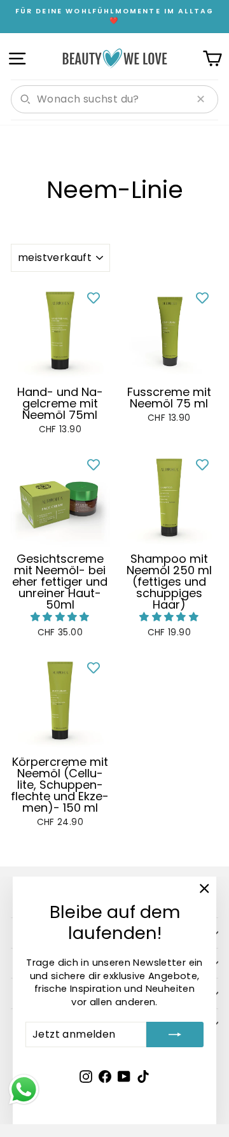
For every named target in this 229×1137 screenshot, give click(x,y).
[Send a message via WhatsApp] (23, 1089)
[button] (60, 617)
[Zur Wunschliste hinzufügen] (93, 297)
